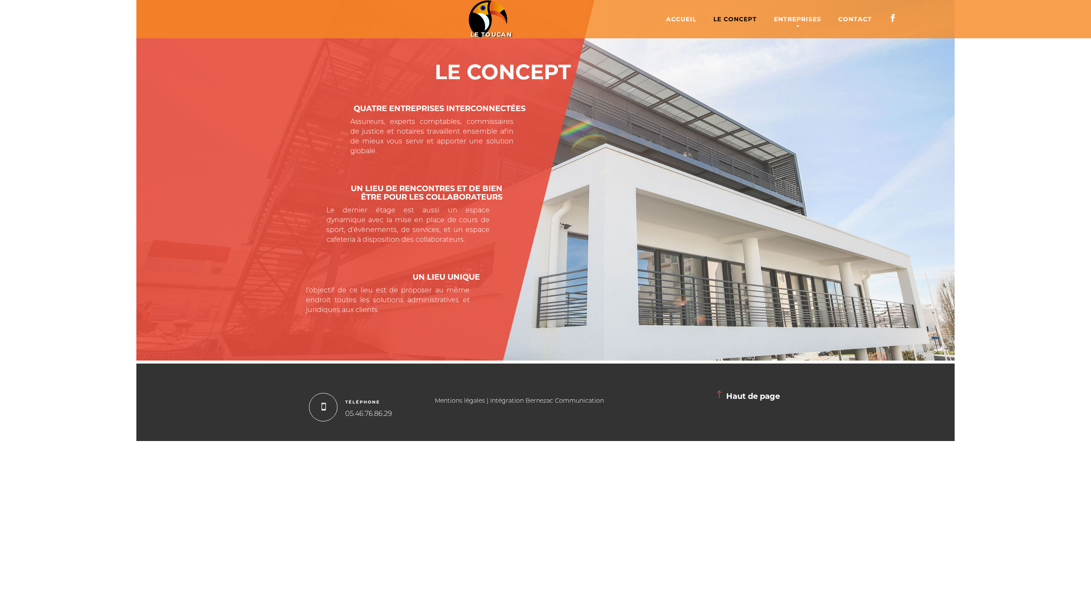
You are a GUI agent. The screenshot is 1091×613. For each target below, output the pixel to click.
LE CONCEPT (735, 19)
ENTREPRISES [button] (797, 19)
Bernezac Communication (564, 401)
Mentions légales (460, 401)
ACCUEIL (681, 19)
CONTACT (855, 19)
